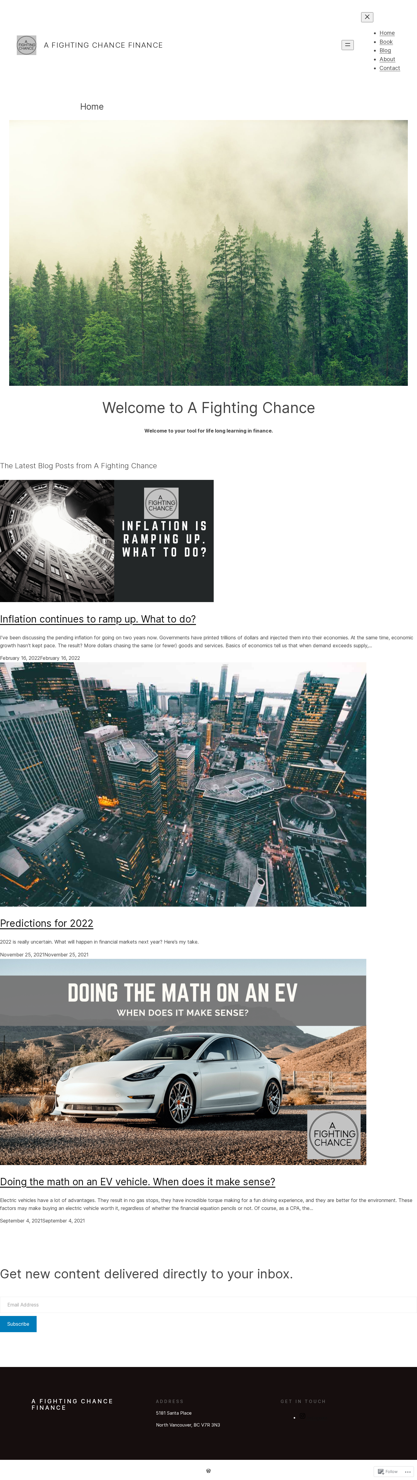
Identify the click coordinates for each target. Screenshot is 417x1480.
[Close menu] (367, 17)
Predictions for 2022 (46, 923)
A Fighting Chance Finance (103, 45)
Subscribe (18, 1324)
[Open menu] (348, 45)
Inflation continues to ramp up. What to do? (98, 619)
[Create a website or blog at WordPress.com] (208, 1471)
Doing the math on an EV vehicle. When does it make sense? (137, 1182)
